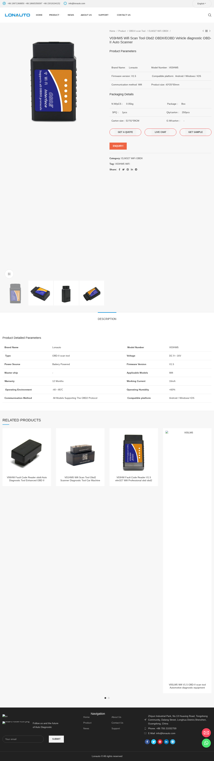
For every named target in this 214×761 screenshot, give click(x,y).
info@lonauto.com (77, 3)
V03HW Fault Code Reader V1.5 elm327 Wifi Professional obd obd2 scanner (133, 480)
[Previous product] (203, 31)
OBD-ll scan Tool (137, 31)
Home (113, 31)
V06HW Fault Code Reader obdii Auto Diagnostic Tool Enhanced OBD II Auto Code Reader (27, 480)
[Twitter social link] (123, 169)
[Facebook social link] (119, 169)
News (86, 728)
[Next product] (209, 31)
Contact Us (117, 722)
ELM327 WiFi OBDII (159, 31)
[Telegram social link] (136, 169)
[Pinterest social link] (128, 169)
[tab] (107, 317)
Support (116, 728)
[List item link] (177, 728)
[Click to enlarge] (9, 274)
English (200, 4)
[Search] (209, 15)
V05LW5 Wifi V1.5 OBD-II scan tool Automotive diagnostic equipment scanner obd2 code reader (187, 687)
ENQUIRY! (118, 146)
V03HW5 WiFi (122, 163)
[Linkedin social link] (132, 169)
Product (122, 31)
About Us (116, 717)
